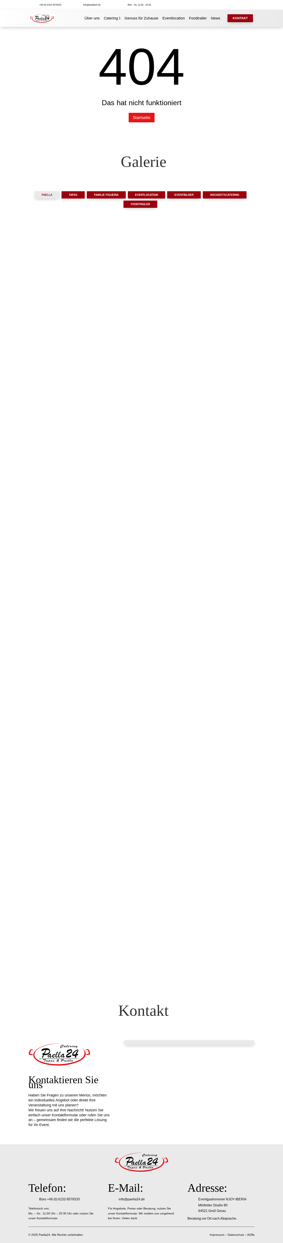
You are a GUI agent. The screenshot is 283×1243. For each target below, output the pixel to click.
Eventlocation (173, 18)
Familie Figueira (106, 194)
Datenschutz (236, 1234)
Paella (47, 194)
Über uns (92, 18)
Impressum (217, 1234)
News (215, 18)
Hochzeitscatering (224, 194)
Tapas (73, 194)
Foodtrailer (198, 18)
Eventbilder (184, 194)
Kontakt (240, 18)
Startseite (141, 117)
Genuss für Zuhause (141, 18)
